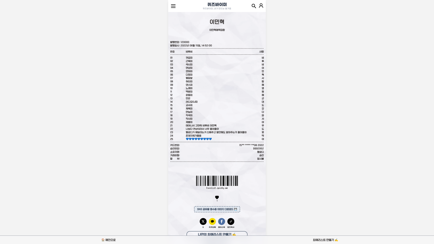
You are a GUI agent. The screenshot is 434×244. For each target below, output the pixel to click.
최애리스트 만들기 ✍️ (325, 239)
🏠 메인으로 (108, 239)
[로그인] (261, 6)
